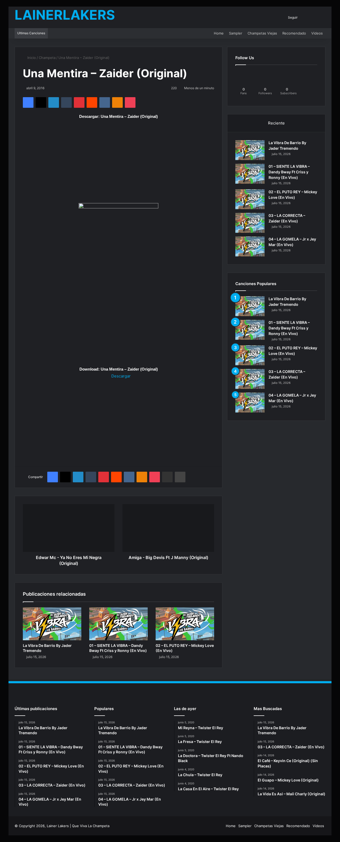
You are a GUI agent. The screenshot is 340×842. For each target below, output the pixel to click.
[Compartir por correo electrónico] (167, 477)
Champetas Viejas (262, 33)
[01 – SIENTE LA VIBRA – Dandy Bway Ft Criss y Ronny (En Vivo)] (118, 623)
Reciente (276, 123)
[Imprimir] (180, 477)
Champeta (47, 57)
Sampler (235, 33)
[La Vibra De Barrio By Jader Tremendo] (52, 623)
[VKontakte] (104, 102)
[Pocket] (130, 102)
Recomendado (294, 33)
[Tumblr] (66, 102)
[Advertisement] (118, 164)
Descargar (120, 376)
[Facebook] (28, 102)
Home (219, 33)
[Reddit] (92, 102)
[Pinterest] (79, 102)
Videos (317, 33)
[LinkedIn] (53, 102)
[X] (41, 102)
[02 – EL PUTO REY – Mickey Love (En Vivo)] (185, 623)
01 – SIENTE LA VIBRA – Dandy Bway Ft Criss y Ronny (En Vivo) (289, 172)
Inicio (31, 57)
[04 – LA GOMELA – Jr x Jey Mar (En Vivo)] (250, 246)
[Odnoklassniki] (117, 102)
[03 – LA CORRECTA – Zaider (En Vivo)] (250, 223)
